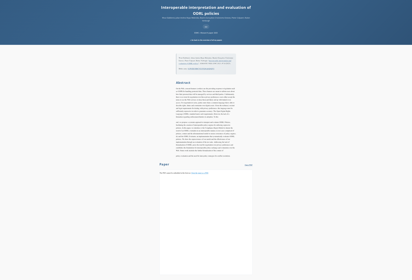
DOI (206, 27)
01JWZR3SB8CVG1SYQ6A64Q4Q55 (201, 69)
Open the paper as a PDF (199, 173)
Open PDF (249, 165)
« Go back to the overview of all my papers (206, 40)
